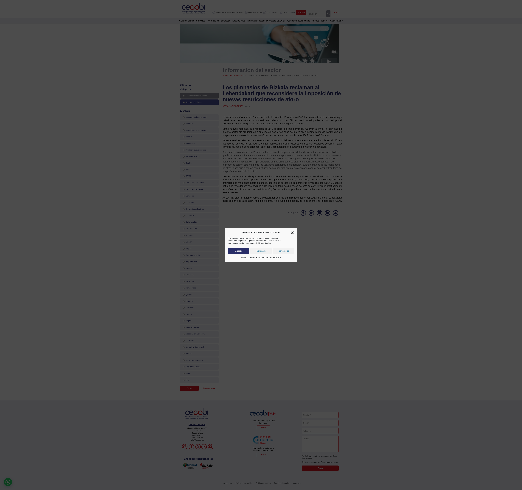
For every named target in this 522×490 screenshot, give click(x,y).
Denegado (261, 251)
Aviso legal (277, 258)
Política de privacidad (264, 258)
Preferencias (283, 251)
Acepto (238, 251)
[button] (292, 232)
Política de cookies (248, 258)
